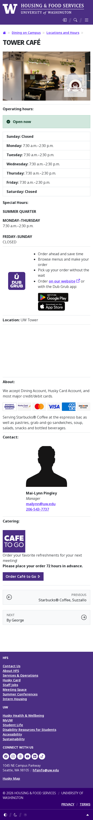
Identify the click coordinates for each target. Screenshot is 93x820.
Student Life (13, 725)
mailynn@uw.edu (41, 503)
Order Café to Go (21, 576)
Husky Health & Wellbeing (23, 715)
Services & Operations (20, 675)
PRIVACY (67, 804)
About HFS (11, 671)
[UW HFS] (43, 8)
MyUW (8, 720)
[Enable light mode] (25, 814)
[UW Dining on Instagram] (13, 756)
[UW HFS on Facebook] (6, 756)
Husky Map (11, 778)
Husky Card (12, 680)
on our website (62, 281)
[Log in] (64, 20)
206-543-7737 (37, 509)
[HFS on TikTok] (42, 756)
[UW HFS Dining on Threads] (20, 756)
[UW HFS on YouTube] (27, 756)
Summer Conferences (20, 694)
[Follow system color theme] (5, 814)
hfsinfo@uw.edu (46, 770)
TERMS (85, 804)
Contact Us (11, 666)
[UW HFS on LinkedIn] (35, 756)
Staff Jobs (10, 685)
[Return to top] (87, 814)
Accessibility (12, 734)
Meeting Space (15, 689)
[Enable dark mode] (15, 814)
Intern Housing (15, 699)
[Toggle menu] (86, 20)
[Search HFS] (75, 20)
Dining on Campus (26, 32)
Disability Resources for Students (29, 729)
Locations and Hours (62, 32)
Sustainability (14, 739)
